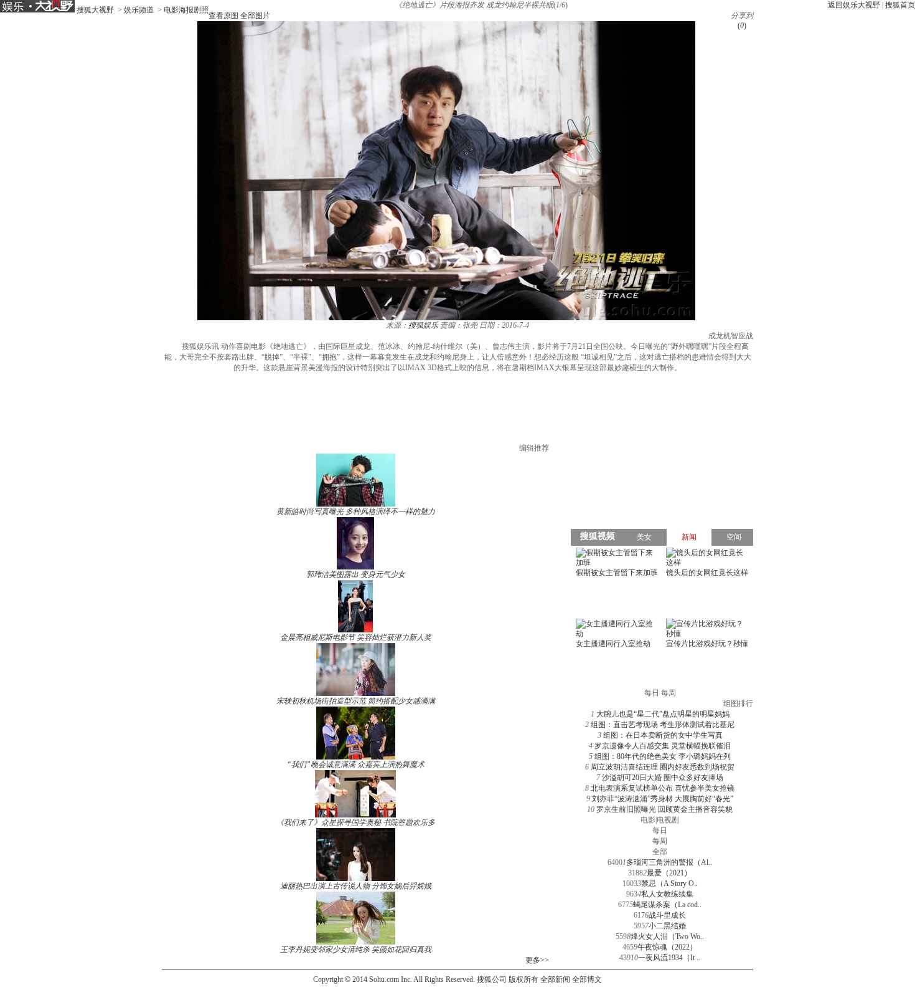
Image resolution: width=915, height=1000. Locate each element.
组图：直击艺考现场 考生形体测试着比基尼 (662, 724)
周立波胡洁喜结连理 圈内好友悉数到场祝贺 (662, 767)
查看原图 (223, 15)
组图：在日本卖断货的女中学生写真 (663, 735)
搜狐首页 (900, 5)
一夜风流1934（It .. (669, 957)
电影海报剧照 (186, 10)
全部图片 (255, 15)
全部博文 (587, 979)
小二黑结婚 (667, 925)
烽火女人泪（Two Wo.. (667, 936)
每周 (659, 841)
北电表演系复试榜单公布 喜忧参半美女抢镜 (662, 788)
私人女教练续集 (667, 894)
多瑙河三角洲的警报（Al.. (669, 862)
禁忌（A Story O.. (669, 883)
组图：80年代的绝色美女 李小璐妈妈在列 (662, 756)
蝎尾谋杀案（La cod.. (667, 904)
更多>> (537, 960)
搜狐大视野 (95, 10)
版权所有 (523, 979)
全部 (659, 851)
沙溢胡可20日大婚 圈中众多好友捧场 (662, 777)
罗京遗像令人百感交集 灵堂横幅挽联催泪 (662, 745)
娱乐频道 (139, 10)
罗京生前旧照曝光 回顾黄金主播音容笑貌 (664, 809)
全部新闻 (555, 979)
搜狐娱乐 (423, 325)
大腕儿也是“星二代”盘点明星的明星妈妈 (663, 714)
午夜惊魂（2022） (667, 947)
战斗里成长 (667, 915)
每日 (659, 830)
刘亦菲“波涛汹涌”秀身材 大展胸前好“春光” (662, 798)
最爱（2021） (669, 873)
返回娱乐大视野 (854, 5)
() (742, 25)
